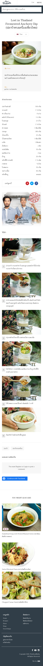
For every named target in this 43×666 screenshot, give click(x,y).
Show (5, 623)
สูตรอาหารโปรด (7, 640)
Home (5, 618)
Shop (4, 626)
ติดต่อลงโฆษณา (27, 621)
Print (8, 68)
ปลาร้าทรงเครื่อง (17, 448)
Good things (7, 629)
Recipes (5, 621)
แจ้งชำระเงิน (6, 642)
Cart (33, 2)
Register (19, 466)
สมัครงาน (26, 623)
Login (26, 466)
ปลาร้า (6, 448)
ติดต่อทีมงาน (27, 618)
